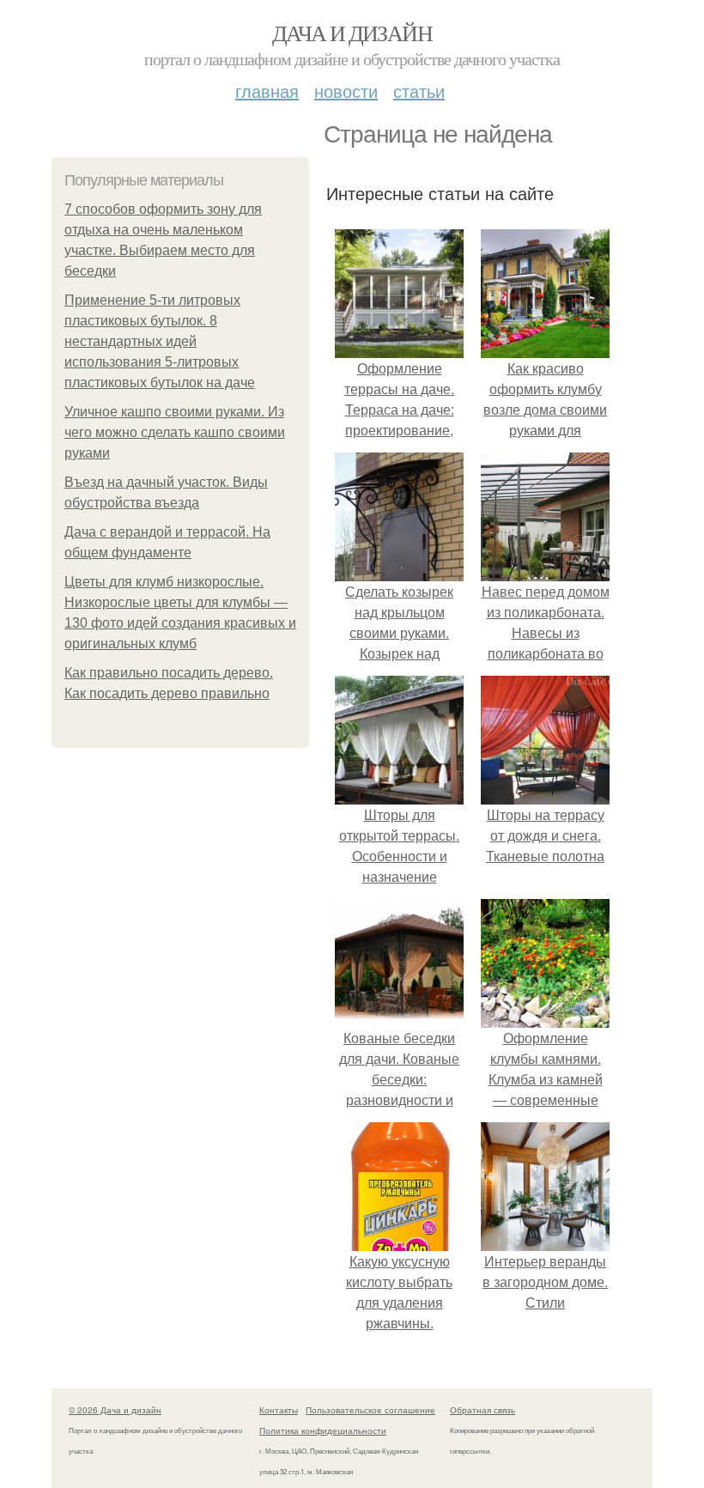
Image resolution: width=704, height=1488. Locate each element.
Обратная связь (482, 1410)
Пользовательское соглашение (370, 1410)
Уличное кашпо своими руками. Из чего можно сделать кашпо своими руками (174, 432)
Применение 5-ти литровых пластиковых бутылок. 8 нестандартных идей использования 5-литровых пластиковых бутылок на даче (159, 341)
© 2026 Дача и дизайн (115, 1410)
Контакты (278, 1410)
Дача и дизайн (352, 32)
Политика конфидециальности (322, 1430)
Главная (267, 90)
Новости (346, 90)
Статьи (419, 90)
